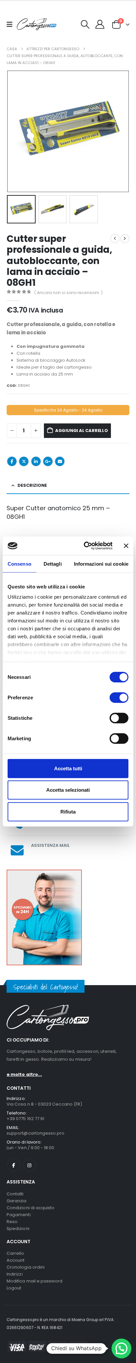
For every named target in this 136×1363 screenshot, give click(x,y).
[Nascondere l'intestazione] (36, 24)
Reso (12, 1221)
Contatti (15, 1194)
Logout (14, 1288)
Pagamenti (19, 1215)
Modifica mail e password (35, 1281)
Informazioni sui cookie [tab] (101, 563)
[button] (85, 24)
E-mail (59, 461)
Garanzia (17, 1201)
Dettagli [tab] (53, 563)
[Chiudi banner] (126, 546)
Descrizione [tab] (32, 485)
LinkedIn (36, 461)
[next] (124, 238)
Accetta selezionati (68, 790)
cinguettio (23, 461)
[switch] (119, 697)
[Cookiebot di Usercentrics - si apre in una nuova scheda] (85, 546)
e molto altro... (24, 1074)
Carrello (15, 1253)
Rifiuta (68, 811)
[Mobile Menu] (12, 24)
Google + (48, 461)
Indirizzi (15, 1274)
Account (15, 1260)
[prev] (114, 238)
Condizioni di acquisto (30, 1208)
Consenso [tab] (19, 563)
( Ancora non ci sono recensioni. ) (68, 292)
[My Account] (100, 24)
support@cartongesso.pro (36, 1133)
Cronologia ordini (26, 1267)
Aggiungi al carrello (81, 430)
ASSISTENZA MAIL (50, 845)
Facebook (12, 461)
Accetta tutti (68, 768)
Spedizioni (18, 1228)
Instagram (29, 1165)
